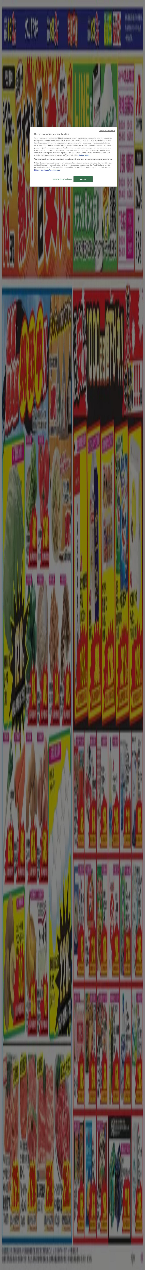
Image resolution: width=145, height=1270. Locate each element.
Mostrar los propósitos (62, 179)
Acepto (83, 179)
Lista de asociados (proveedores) (47, 170)
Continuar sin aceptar (107, 131)
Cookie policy (84, 155)
